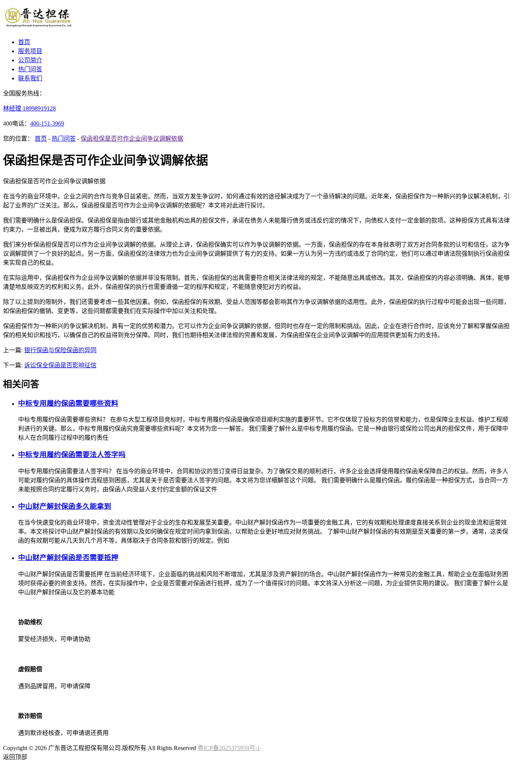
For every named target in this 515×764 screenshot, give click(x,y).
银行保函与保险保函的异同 (60, 350)
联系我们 (30, 78)
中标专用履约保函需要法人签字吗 (72, 455)
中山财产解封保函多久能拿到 (64, 506)
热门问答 (30, 69)
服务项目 (30, 51)
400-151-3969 (47, 123)
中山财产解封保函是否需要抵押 (68, 557)
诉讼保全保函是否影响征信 (60, 365)
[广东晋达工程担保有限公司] (39, 27)
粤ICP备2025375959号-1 (229, 748)
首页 (24, 42)
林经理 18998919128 (29, 108)
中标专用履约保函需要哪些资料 (68, 403)
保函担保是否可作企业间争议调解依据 (132, 138)
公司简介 (30, 60)
